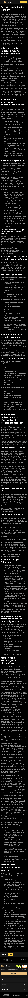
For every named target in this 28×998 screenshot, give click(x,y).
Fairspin (4, 954)
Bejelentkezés (23, 2)
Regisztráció (16, 2)
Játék (10, 954)
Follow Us (14, 973)
